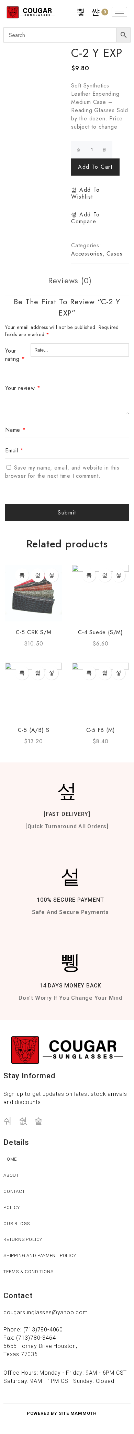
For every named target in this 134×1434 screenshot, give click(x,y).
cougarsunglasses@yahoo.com (45, 1312)
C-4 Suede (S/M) (100, 632)
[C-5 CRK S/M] (33, 593)
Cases (114, 254)
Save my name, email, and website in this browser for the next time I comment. (62, 472)
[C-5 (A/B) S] (33, 691)
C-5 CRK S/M (34, 632)
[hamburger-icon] (119, 12)
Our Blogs (16, 1223)
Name (15, 430)
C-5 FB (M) (100, 730)
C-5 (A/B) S (33, 730)
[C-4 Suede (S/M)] (100, 593)
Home (10, 1159)
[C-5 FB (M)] (100, 691)
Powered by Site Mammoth (62, 1413)
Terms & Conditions (28, 1271)
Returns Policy (22, 1239)
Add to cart (95, 167)
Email (14, 450)
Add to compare (85, 218)
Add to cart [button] (22, 575)
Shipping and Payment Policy (39, 1255)
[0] (96, 12)
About (11, 1175)
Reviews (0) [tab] (70, 280)
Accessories (87, 254)
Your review (22, 388)
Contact (14, 1191)
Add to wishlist (85, 193)
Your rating (15, 355)
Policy (11, 1207)
